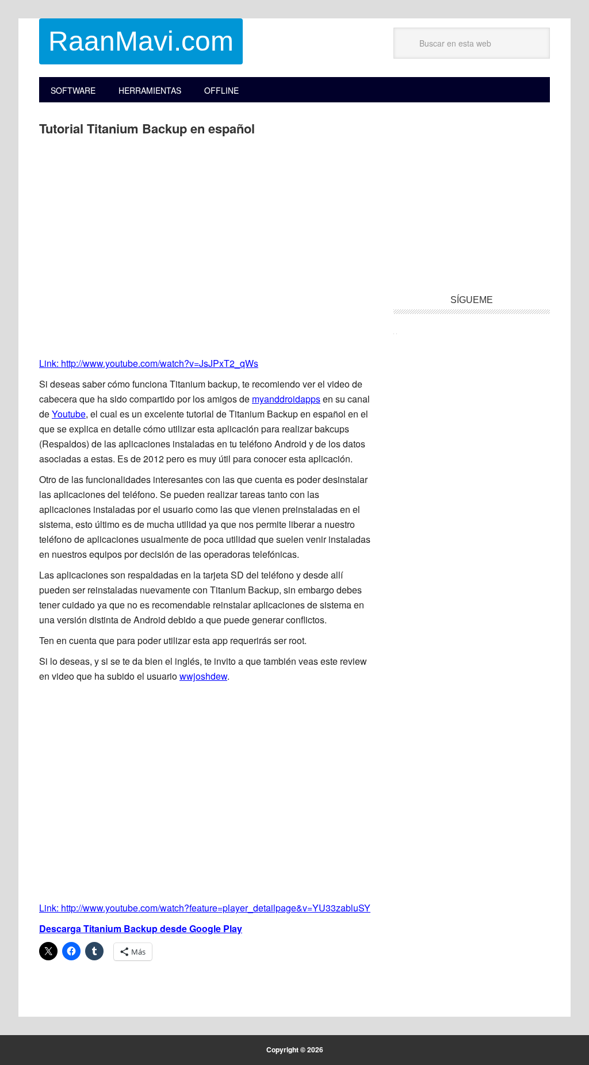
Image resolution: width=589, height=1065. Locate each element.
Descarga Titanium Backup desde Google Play (140, 928)
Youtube (69, 413)
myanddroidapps (286, 398)
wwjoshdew (203, 676)
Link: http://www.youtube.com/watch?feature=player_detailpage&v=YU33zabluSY (204, 907)
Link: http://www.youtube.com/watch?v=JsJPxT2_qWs (148, 363)
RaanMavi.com (141, 41)
